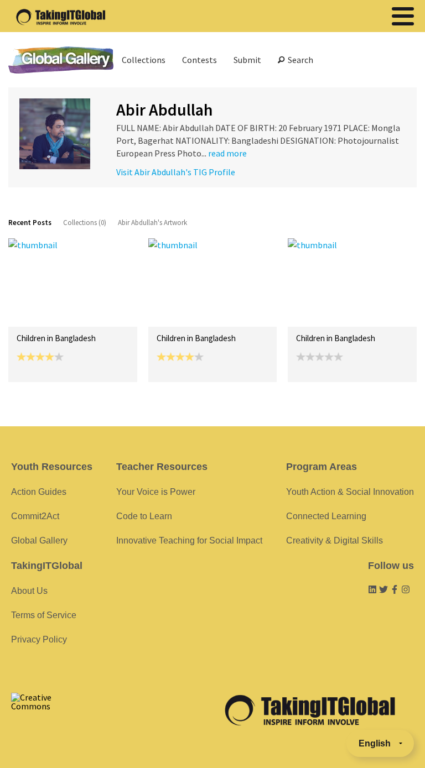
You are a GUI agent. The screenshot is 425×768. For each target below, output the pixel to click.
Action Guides (38, 492)
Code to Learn (144, 516)
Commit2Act (35, 516)
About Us (29, 590)
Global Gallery (60, 60)
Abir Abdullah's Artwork (152, 222)
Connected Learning (326, 516)
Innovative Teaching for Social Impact (189, 540)
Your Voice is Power (155, 492)
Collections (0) (84, 222)
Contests (199, 59)
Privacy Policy (39, 639)
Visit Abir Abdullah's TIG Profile (175, 171)
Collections (143, 59)
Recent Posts (29, 222)
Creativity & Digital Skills (334, 540)
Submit (247, 59)
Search (298, 59)
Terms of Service (43, 615)
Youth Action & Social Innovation (350, 492)
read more (227, 153)
